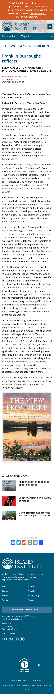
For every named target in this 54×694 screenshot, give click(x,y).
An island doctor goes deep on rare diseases (34, 483)
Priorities (6, 586)
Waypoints (26, 36)
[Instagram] (16, 640)
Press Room (33, 591)
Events (5, 600)
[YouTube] (22, 640)
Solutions (6, 595)
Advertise (32, 600)
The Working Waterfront (27, 45)
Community (8, 36)
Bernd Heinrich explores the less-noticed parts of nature (35, 514)
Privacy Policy (33, 595)
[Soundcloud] (10, 640)
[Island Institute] (22, 26)
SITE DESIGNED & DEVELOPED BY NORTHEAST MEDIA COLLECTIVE (27, 685)
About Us (32, 586)
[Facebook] (4, 640)
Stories (5, 591)
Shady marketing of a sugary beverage (35, 499)
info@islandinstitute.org (12, 619)
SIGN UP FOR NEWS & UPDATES (27, 609)
